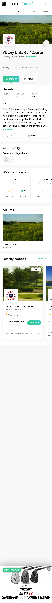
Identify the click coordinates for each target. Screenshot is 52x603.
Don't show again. (26, 601)
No (37, 67)
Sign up (27, 4)
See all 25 (41, 258)
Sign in (15, 4)
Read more (8, 129)
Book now (34, 323)
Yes (31, 67)
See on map (31, 57)
